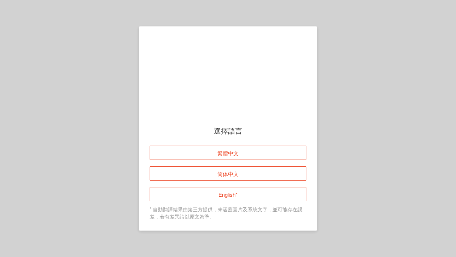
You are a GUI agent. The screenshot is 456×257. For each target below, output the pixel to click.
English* (228, 194)
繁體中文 (228, 153)
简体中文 (228, 174)
